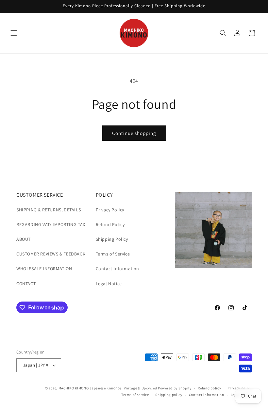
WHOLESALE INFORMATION (44, 268)
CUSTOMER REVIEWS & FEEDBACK (50, 254)
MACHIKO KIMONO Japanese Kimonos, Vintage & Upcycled (108, 388)
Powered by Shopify (175, 388)
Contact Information (117, 268)
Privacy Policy (110, 210)
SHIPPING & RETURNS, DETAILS (48, 210)
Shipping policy (168, 394)
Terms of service (135, 394)
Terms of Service (113, 254)
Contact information (206, 394)
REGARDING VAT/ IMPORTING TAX (50, 224)
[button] (14, 33)
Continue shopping (134, 133)
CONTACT (26, 284)
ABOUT (23, 239)
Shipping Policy (112, 239)
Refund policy (209, 388)
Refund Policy (110, 224)
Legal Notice (109, 284)
